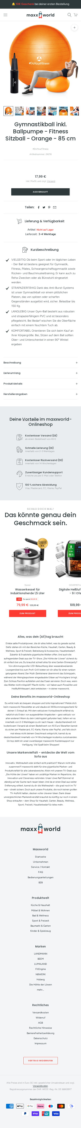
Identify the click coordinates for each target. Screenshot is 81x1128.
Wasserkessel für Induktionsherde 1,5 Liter (27, 591)
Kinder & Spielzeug (40, 930)
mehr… (40, 989)
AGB (40, 1022)
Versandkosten (40, 1012)
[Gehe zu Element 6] (63, 111)
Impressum (40, 1043)
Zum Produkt (27, 613)
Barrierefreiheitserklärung (40, 1033)
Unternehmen (40, 861)
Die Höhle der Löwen (40, 984)
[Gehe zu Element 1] (8, 111)
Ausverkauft (40, 192)
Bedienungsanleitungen (40, 877)
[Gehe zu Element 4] (41, 111)
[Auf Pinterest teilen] (49, 207)
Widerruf (40, 1017)
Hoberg (41, 979)
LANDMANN (40, 953)
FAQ (40, 872)
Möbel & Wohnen (40, 910)
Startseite (40, 856)
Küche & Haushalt (40, 905)
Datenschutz (41, 1038)
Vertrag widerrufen (40, 1060)
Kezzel (27, 585)
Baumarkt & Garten (40, 925)
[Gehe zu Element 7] (74, 111)
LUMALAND (40, 963)
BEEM (41, 958)
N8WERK (41, 974)
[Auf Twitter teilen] (44, 207)
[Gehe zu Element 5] (52, 111)
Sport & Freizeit (40, 920)
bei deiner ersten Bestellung (42, 4)
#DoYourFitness (40, 149)
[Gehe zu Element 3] (30, 111)
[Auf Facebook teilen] (38, 207)
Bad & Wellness (40, 915)
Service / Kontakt (40, 866)
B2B (41, 882)
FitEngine (40, 969)
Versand (51, 181)
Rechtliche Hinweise (40, 1027)
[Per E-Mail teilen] (54, 207)
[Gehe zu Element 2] (19, 111)
